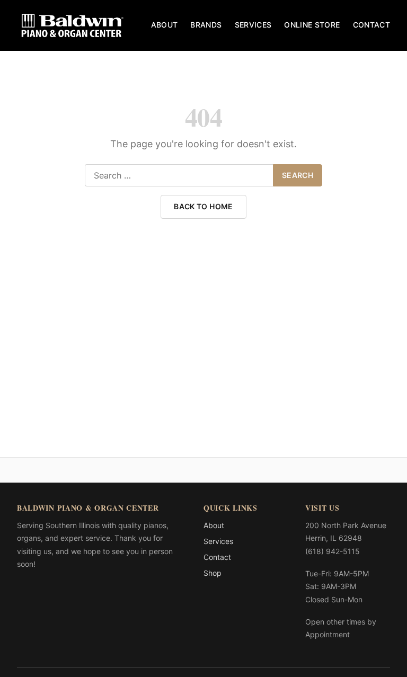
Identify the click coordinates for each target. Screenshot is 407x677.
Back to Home (203, 206)
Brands (206, 24)
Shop (213, 572)
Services (253, 24)
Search (297, 175)
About (164, 24)
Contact (371, 24)
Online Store (312, 24)
